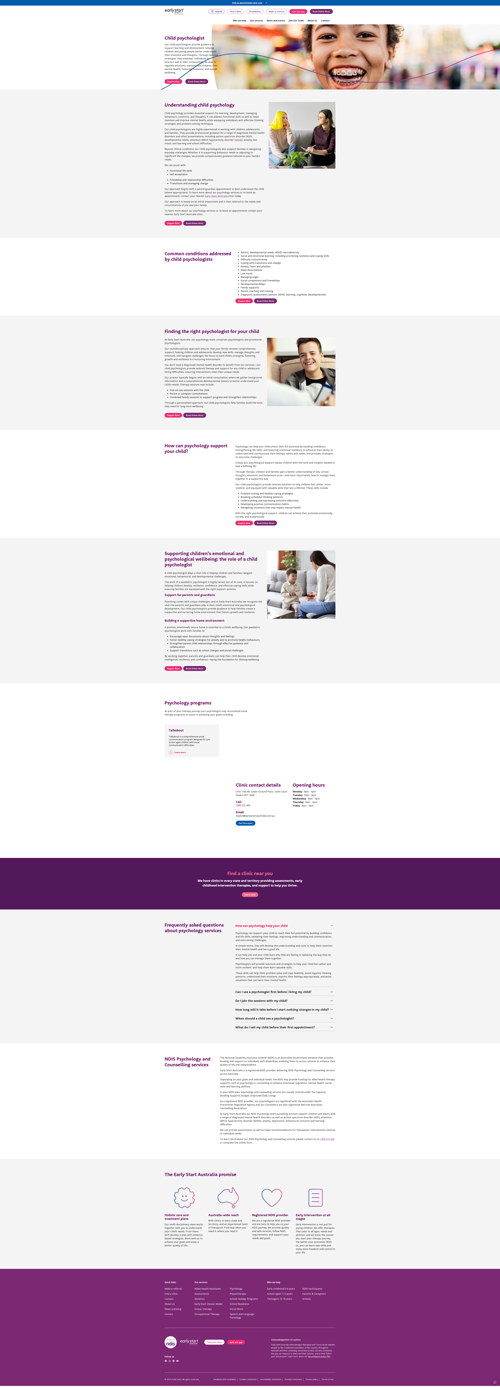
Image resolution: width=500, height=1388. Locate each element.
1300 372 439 (298, 11)
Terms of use (327, 1379)
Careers (169, 1314)
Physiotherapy (238, 1293)
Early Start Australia (216, 196)
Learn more (180, 752)
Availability (255, 11)
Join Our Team (296, 20)
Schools (306, 1298)
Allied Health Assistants (208, 1288)
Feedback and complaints (224, 1379)
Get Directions (246, 823)
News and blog (173, 1309)
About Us (312, 20)
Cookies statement (248, 1379)
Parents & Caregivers (314, 1293)
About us (170, 1303)
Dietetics (200, 1298)
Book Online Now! (321, 11)
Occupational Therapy (207, 1314)
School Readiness (239, 1303)
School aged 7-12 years (280, 1293)
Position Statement (293, 1379)
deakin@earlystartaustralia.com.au (255, 815)
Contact (325, 20)
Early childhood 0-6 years (281, 1288)
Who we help (239, 20)
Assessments (202, 1293)
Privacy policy (312, 1379)
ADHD (238, 139)
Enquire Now (173, 81)
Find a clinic (235, 11)
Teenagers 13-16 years (279, 1298)
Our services (256, 20)
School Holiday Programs (244, 1298)
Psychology (236, 1288)
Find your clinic (214, 1342)
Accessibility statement (270, 1379)
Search (218, 11)
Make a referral (276, 11)
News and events (276, 20)
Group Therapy (203, 1309)
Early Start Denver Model (209, 1303)
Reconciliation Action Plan (319, 1356)
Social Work (236, 1309)
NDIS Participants (312, 1288)
